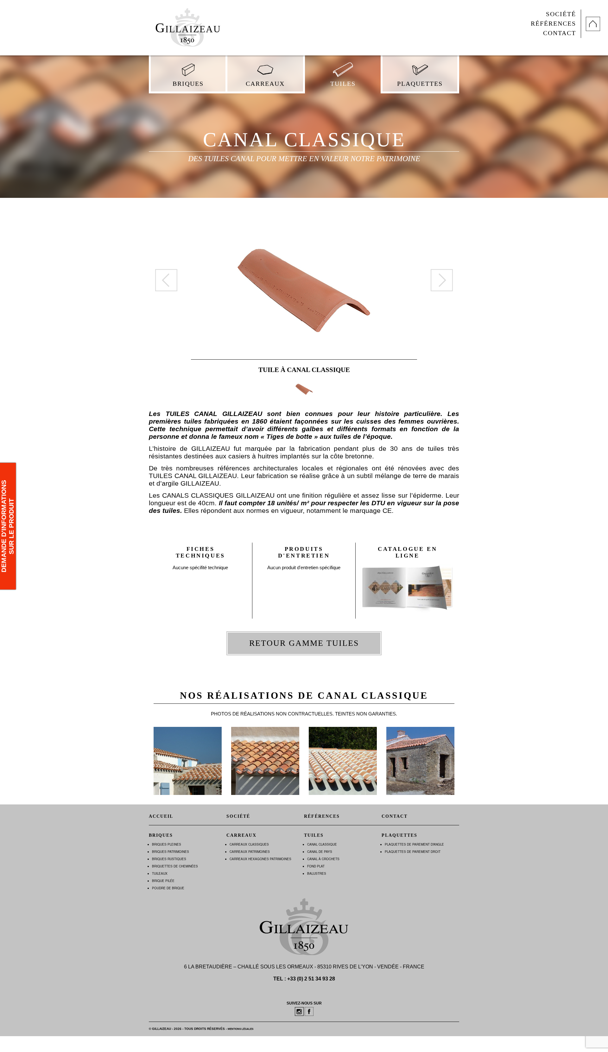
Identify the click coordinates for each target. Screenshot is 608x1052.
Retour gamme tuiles (304, 643)
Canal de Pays (319, 851)
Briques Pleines (166, 844)
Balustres (316, 873)
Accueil (161, 816)
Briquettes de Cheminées (175, 866)
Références (553, 23)
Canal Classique (322, 844)
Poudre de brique (168, 888)
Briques (188, 83)
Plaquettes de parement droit (412, 851)
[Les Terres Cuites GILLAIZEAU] (187, 25)
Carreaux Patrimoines (250, 851)
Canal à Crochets (323, 859)
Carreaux (265, 83)
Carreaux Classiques (249, 844)
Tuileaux (160, 873)
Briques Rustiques (169, 859)
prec (166, 280)
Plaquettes (420, 83)
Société (561, 14)
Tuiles (343, 83)
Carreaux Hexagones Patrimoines (260, 859)
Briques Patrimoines (170, 851)
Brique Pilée (163, 881)
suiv (442, 280)
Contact (559, 33)
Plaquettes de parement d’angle (414, 844)
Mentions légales (240, 1029)
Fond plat (316, 866)
